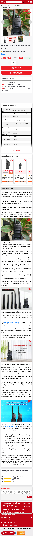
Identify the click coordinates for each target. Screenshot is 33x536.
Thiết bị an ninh (8, 5)
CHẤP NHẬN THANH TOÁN (9, 525)
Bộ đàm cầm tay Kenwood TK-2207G (20, 178)
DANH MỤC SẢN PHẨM (8, 520)
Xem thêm (16, 150)
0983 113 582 (9, 533)
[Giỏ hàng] (28, 2)
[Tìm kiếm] (23, 2)
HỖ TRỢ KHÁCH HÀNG (8, 515)
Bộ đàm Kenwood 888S (7, 178)
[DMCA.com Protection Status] (21, 533)
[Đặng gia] (3, 2)
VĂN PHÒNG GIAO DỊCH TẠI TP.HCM (13, 512)
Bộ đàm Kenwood (6, 7)
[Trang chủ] (1, 5)
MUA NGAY (18, 68)
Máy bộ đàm (18, 5)
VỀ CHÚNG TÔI (5, 517)
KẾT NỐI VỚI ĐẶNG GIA (8, 522)
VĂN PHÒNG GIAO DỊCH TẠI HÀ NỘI (13, 509)
